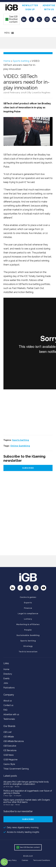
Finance (28, 608)
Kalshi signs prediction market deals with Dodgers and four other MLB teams (26, 801)
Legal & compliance (28, 614)
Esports (28, 603)
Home (6, 61)
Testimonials (9, 719)
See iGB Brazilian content (12, 19)
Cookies (25, 860)
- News (16, 786)
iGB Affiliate (8, 736)
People (28, 630)
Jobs (5, 683)
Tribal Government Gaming (16, 769)
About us (7, 701)
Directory (7, 674)
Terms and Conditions (41, 860)
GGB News (8, 755)
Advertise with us (11, 714)
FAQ (5, 710)
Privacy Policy (11, 860)
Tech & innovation (28, 652)
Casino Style (9, 764)
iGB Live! (7, 732)
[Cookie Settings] (4, 862)
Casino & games (28, 597)
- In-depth (17, 795)
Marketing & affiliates (28, 624)
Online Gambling (20, 446)
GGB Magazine (10, 759)
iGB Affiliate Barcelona (13, 741)
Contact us (8, 705)
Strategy (28, 646)
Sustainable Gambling (28, 635)
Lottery (28, 619)
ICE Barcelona (9, 750)
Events (6, 678)
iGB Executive (9, 746)
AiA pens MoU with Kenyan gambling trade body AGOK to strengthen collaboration (26, 783)
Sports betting (21, 61)
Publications (9, 687)
